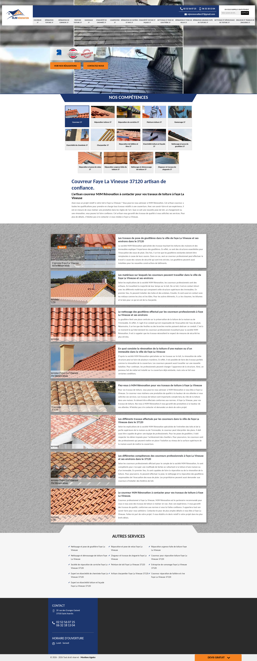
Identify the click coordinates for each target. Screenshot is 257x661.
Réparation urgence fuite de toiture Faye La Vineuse (169, 548)
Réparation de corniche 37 (63, 21)
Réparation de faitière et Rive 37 (129, 21)
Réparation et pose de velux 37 (183, 21)
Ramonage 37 (89, 21)
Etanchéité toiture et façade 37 (147, 21)
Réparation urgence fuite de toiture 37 (203, 21)
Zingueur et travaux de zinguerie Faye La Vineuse (129, 557)
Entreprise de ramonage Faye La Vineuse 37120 (169, 566)
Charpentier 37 (115, 21)
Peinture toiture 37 (78, 21)
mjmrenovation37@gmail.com (201, 14)
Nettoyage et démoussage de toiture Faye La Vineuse (89, 557)
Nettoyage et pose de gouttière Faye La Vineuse (88, 548)
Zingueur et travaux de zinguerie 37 (245, 21)
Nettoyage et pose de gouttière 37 (165, 21)
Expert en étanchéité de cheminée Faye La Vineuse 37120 (89, 575)
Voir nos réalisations (65, 66)
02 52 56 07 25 (189, 9)
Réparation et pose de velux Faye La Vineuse (126, 548)
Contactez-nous (95, 66)
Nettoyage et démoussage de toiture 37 (224, 21)
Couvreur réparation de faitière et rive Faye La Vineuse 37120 (168, 575)
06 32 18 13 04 (208, 9)
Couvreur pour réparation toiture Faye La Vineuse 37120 (169, 557)
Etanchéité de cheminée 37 (101, 21)
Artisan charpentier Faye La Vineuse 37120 (129, 574)
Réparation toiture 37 (49, 21)
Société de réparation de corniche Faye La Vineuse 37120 (89, 566)
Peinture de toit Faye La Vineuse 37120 (128, 565)
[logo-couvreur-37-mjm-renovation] (17, 14)
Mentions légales (88, 657)
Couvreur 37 (37, 21)
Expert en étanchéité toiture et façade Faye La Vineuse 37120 (87, 584)
